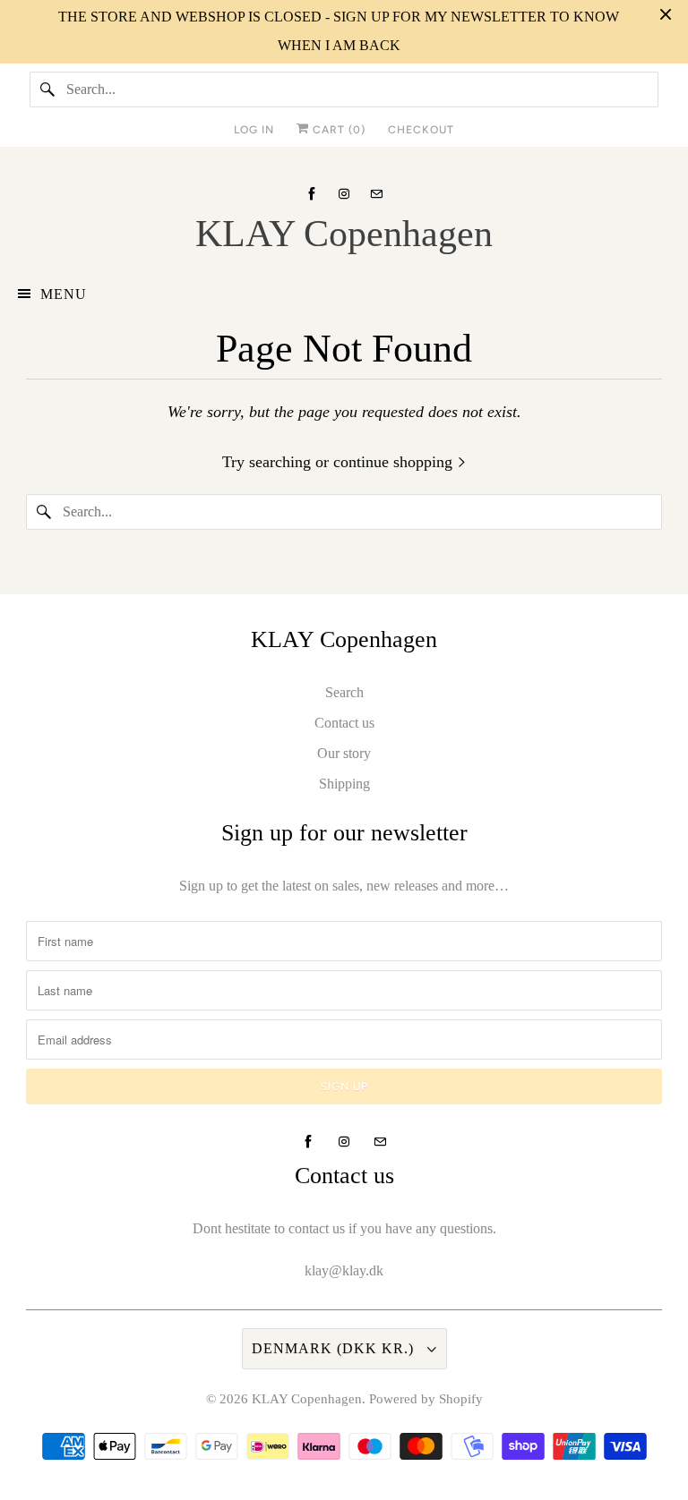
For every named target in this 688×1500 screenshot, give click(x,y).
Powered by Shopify (426, 1399)
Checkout (421, 130)
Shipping (344, 783)
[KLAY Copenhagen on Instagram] (344, 194)
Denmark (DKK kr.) (335, 1348)
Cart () (337, 130)
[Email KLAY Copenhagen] (376, 194)
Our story (344, 753)
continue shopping (395, 462)
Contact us (344, 722)
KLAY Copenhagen (307, 1399)
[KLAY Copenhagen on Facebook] (311, 194)
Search (344, 692)
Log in (254, 130)
